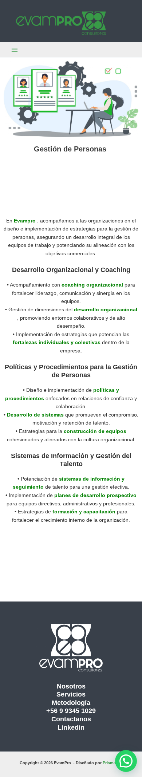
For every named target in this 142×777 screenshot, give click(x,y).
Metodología (71, 702)
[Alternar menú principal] (14, 49)
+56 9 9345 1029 (71, 710)
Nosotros (71, 686)
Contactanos (71, 719)
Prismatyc (113, 763)
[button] (126, 761)
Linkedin (71, 727)
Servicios (71, 694)
